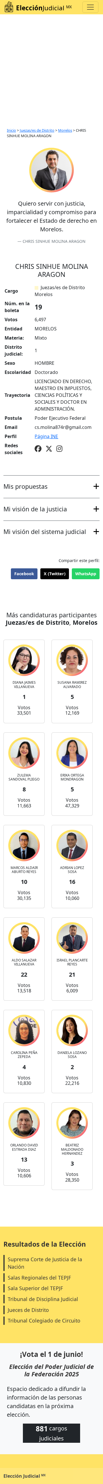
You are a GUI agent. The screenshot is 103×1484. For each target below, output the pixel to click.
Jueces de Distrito (28, 1309)
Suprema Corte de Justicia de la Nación (45, 1263)
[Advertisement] (51, 68)
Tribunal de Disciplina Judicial (43, 1299)
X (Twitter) (55, 573)
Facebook (24, 573)
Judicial (44, 7)
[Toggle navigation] (90, 7)
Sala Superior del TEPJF (35, 1288)
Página (46, 436)
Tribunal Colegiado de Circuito (44, 1320)
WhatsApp (85, 573)
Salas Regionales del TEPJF (39, 1277)
